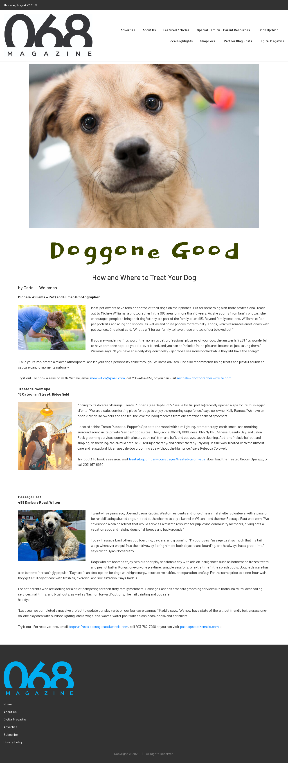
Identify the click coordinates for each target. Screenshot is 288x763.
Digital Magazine (272, 41)
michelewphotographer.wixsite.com (204, 378)
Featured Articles (176, 30)
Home (8, 704)
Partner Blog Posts (238, 41)
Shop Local (208, 41)
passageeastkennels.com (199, 626)
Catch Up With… (269, 30)
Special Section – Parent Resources (223, 30)
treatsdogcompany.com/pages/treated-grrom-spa (167, 459)
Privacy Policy (13, 742)
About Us (149, 30)
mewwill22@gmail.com (107, 378)
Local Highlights (181, 41)
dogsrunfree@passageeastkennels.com (98, 626)
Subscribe (11, 734)
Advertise (128, 30)
